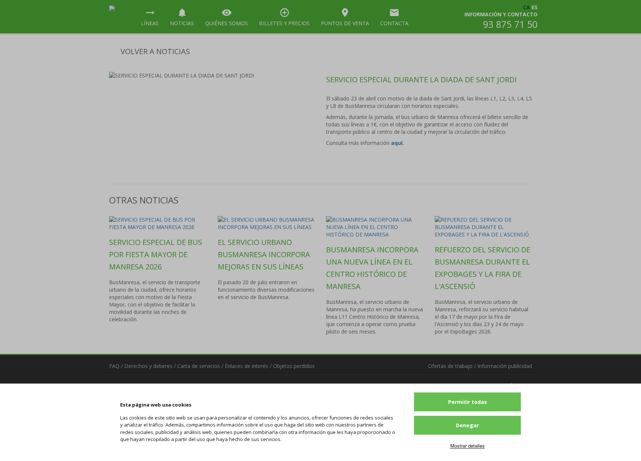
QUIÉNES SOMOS (226, 17)
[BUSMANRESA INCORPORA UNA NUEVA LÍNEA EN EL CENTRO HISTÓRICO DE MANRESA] (375, 227)
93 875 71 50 (510, 24)
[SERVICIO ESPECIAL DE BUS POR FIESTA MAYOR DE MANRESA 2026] (158, 223)
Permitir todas (467, 401)
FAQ (114, 365)
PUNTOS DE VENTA (345, 17)
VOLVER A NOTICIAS (154, 51)
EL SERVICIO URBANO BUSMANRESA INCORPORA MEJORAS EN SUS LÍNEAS (264, 254)
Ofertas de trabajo (450, 365)
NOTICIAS (182, 17)
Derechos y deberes (148, 365)
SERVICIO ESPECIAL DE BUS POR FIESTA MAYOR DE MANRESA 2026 (155, 254)
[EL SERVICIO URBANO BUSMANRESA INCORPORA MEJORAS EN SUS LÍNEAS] (266, 223)
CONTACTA (394, 17)
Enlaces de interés (246, 365)
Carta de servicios (198, 365)
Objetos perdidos (294, 365)
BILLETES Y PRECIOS (284, 17)
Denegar (467, 425)
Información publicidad (504, 365)
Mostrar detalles (467, 445)
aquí (396, 142)
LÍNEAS (150, 17)
